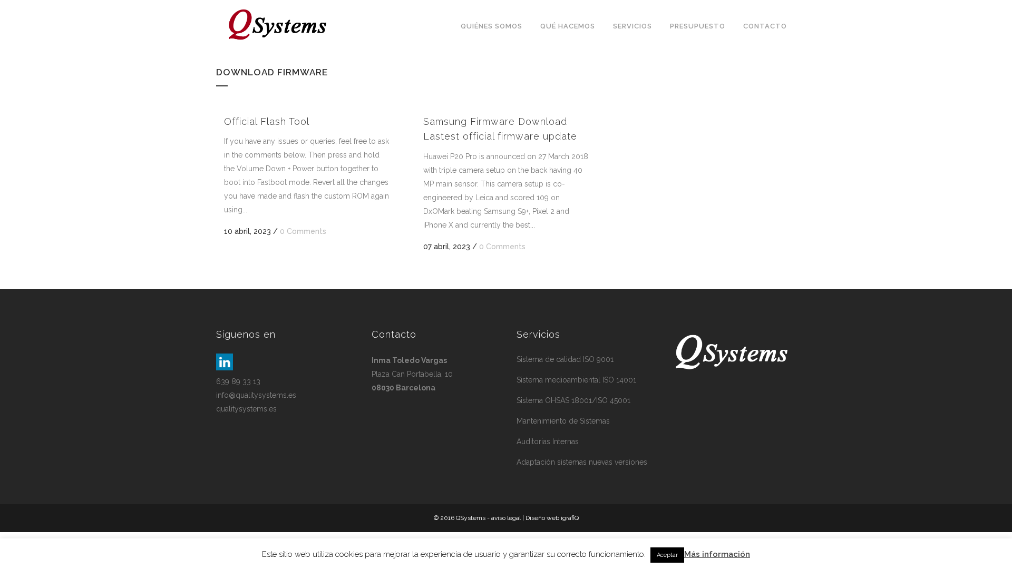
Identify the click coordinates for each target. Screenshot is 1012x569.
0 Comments (303, 231)
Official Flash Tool (266, 121)
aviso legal (506, 518)
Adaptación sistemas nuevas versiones (582, 462)
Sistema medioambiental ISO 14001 (576, 380)
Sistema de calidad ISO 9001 (565, 359)
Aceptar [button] (667, 555)
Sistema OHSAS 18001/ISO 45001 (573, 400)
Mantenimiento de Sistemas (563, 421)
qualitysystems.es (246, 409)
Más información (717, 554)
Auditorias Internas (548, 441)
